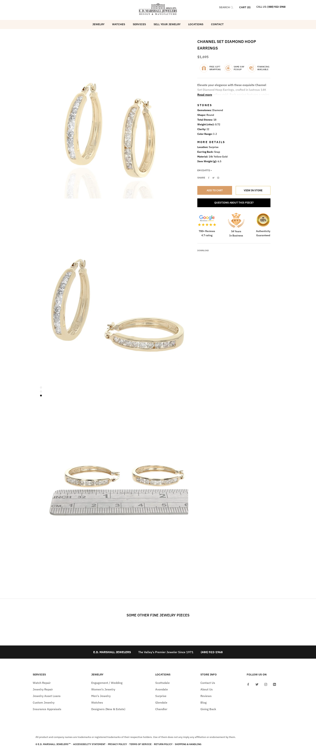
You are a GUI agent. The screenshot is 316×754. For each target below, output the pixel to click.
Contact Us (207, 683)
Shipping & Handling (188, 744)
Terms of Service (140, 744)
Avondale (161, 689)
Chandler (161, 709)
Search (225, 7)
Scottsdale (162, 683)
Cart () (245, 7)
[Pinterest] (218, 178)
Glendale (161, 702)
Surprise (160, 696)
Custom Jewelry (43, 702)
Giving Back (208, 709)
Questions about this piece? (234, 202)
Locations (195, 24)
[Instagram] (265, 684)
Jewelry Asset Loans (47, 696)
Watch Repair (42, 683)
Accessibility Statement (89, 744)
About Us (206, 689)
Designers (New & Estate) (108, 709)
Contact (217, 24)
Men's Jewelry (101, 696)
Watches (118, 24)
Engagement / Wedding (107, 683)
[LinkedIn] (274, 684)
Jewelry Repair (43, 689)
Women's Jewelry (103, 689)
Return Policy (163, 744)
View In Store (253, 190)
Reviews (206, 696)
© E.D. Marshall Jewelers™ (53, 744)
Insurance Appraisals (47, 709)
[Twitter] (213, 178)
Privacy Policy (117, 744)
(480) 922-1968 (276, 6)
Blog (203, 702)
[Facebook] (209, 178)
